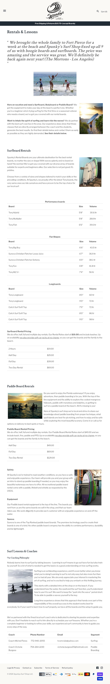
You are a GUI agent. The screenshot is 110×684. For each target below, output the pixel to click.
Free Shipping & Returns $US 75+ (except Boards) (55, 24)
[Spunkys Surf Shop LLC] (55, 11)
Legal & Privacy (13, 668)
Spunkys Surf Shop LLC (23, 674)
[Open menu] (4, 11)
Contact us (27, 668)
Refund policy (67, 668)
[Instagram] (102, 668)
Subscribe (38, 668)
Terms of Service (52, 668)
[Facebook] (97, 668)
